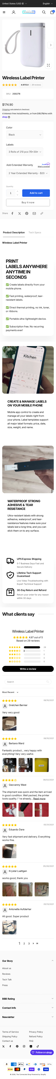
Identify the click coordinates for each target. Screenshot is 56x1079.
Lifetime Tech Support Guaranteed (29, 574)
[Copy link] (41, 213)
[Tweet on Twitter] (19, 213)
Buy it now (28, 202)
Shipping (6, 109)
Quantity (9, 186)
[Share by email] (34, 213)
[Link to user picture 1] (9, 723)
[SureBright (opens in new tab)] (46, 164)
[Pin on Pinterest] (26, 213)
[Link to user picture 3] (41, 765)
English (46, 3)
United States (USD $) (13, 3)
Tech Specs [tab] (35, 232)
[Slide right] (50, 45)
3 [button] (29, 943)
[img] (9, 700)
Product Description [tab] (14, 232)
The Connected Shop (23, 1074)
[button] (4, 12)
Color (9, 127)
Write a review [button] (28, 668)
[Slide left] (5, 45)
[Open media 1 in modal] (28, 45)
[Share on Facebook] (12, 213)
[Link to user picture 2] (25, 765)
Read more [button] (39, 798)
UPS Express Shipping (29, 558)
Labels (9, 144)
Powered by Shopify (39, 1074)
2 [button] (24, 943)
